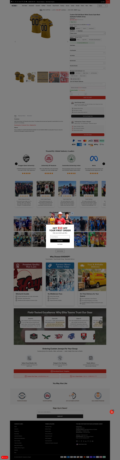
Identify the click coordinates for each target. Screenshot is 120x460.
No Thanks (60, 244)
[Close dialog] (72, 213)
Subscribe (60, 240)
